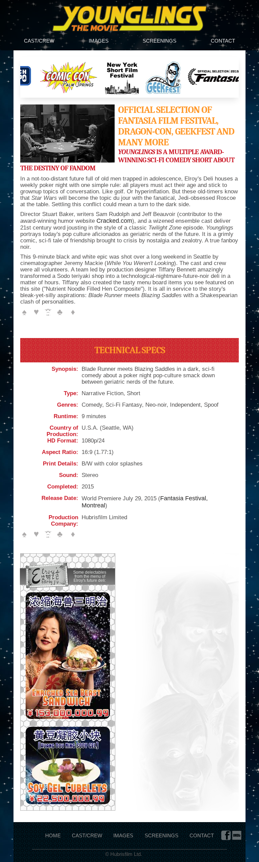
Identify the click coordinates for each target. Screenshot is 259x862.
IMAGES (123, 835)
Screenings (159, 41)
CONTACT (202, 835)
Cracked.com (114, 220)
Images (99, 41)
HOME (53, 835)
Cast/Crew (39, 41)
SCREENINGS (161, 835)
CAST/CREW (87, 835)
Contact (223, 41)
